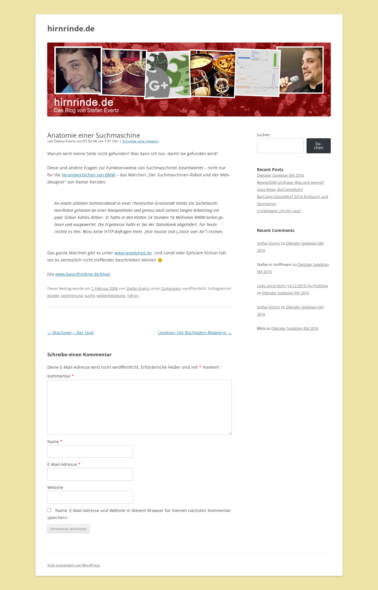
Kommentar (60, 376)
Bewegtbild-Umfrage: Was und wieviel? (290, 182)
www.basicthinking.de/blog (82, 274)
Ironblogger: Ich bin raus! (279, 210)
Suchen (263, 134)
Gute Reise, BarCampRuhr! (280, 189)
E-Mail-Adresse (64, 464)
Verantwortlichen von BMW (88, 175)
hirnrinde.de (70, 28)
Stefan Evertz (137, 288)
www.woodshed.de (133, 253)
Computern (171, 288)
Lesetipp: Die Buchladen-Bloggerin (195, 332)
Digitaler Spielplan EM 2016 (280, 175)
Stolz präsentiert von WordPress (73, 565)
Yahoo (132, 295)
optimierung (72, 295)
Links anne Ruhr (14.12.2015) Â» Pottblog (292, 285)
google (53, 295)
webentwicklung (111, 295)
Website (55, 487)
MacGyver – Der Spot (70, 332)
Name (55, 441)
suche (89, 295)
